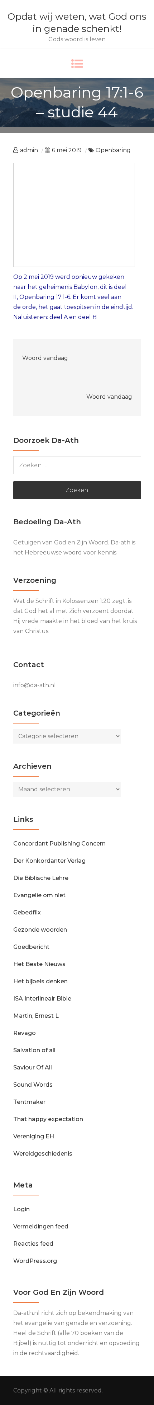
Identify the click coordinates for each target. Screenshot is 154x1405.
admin (29, 150)
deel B (87, 317)
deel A (58, 317)
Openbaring (113, 150)
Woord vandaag (45, 358)
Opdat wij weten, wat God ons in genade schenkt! (77, 22)
